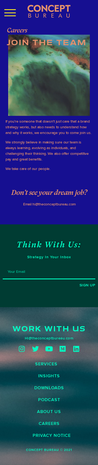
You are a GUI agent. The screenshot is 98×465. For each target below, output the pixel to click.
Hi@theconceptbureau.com (49, 338)
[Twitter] (35, 348)
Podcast (49, 400)
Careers (49, 423)
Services (46, 364)
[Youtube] (49, 348)
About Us (49, 411)
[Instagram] (22, 348)
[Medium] (62, 348)
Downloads (49, 388)
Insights (49, 376)
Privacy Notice (52, 435)
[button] (10, 12)
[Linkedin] (76, 348)
